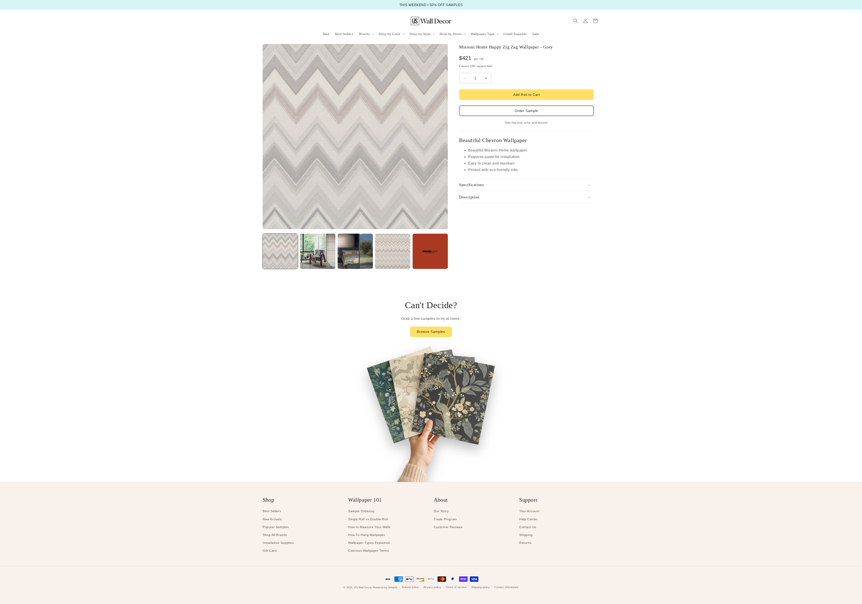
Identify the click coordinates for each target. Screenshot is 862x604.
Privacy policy (432, 587)
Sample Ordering (361, 511)
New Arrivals (272, 519)
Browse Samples (431, 332)
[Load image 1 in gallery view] (280, 251)
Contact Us (527, 527)
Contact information (506, 587)
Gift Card (270, 550)
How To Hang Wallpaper (366, 535)
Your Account (529, 511)
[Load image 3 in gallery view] (355, 251)
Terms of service (456, 587)
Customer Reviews (448, 527)
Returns (525, 543)
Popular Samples (276, 527)
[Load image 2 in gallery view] (317, 251)
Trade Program (445, 519)
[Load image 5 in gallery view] (430, 251)
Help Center (528, 519)
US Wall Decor (363, 587)
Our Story (441, 511)
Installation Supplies (278, 543)
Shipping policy (480, 587)
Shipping (526, 535)
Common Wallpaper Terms (368, 550)
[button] (366, 34)
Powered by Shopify (385, 587)
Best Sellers (272, 511)
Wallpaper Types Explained (369, 543)
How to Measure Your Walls (369, 527)
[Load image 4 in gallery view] (392, 251)
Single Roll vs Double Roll (368, 519)
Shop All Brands (275, 535)
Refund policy (410, 587)
